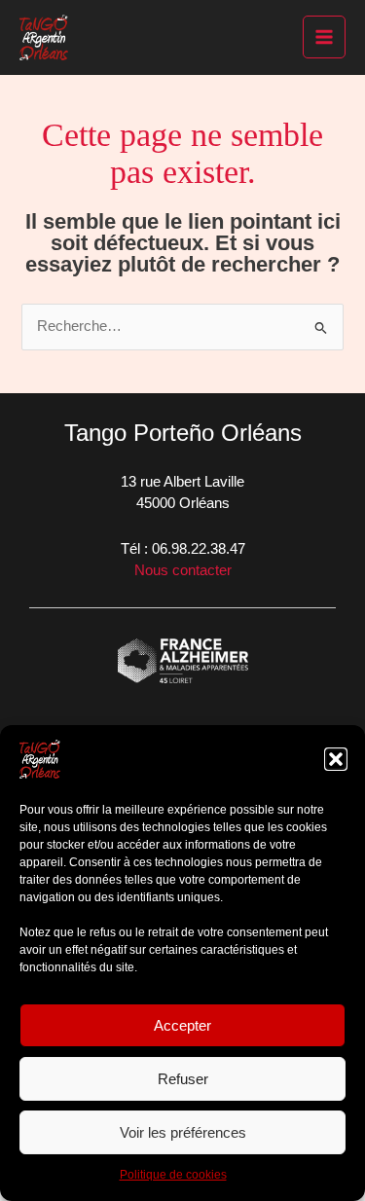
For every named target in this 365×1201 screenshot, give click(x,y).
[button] (336, 759)
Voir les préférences (183, 1132)
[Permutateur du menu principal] (324, 37)
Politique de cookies (173, 1175)
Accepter (182, 1025)
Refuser (183, 1079)
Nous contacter (183, 570)
